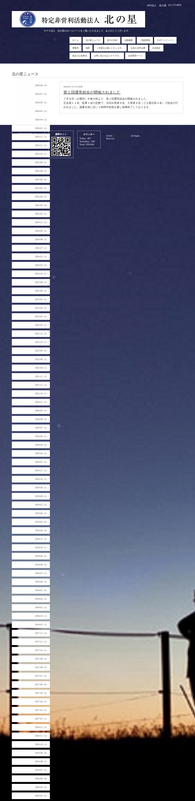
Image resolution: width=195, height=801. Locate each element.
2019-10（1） (41, 479)
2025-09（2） (41, 162)
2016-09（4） (41, 753)
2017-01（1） (41, 719)
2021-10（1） (41, 393)
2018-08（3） (41, 564)
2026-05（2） (41, 111)
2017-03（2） (41, 710)
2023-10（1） (41, 274)
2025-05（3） (41, 188)
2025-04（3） (41, 196)
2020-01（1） (41, 462)
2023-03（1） (41, 316)
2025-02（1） (41, 214)
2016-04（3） (41, 796)
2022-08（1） (41, 359)
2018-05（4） (41, 590)
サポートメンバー (165, 40)
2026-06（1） (41, 102)
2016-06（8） (41, 778)
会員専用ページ (135, 56)
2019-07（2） (41, 505)
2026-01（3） (41, 128)
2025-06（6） (41, 179)
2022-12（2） (41, 333)
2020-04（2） (41, 453)
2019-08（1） (41, 496)
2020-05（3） (41, 445)
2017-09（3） (41, 659)
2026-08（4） (41, 85)
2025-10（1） (41, 154)
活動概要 (128, 40)
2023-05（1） (41, 299)
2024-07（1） (41, 248)
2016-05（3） (41, 787)
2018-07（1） (41, 573)
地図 (88, 48)
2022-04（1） (41, 368)
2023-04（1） (41, 308)
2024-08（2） (41, 239)
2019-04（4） (41, 530)
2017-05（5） (41, 693)
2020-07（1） (41, 428)
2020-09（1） (41, 410)
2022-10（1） (41, 342)
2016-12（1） (41, 727)
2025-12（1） (41, 137)
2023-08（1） (41, 282)
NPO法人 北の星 (121, 136)
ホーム (75, 40)
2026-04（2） (41, 119)
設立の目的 (112, 40)
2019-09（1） (41, 487)
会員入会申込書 (138, 48)
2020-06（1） (41, 436)
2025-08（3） (41, 171)
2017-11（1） (41, 641)
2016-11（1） (41, 736)
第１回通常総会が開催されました (92, 92)
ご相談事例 (145, 40)
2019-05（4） (41, 522)
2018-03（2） (41, 607)
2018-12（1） (41, 539)
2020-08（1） (41, 419)
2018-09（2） (41, 556)
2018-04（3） (41, 599)
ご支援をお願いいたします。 (110, 48)
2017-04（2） (41, 701)
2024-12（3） (41, 222)
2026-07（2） (41, 94)
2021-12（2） (41, 376)
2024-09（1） (41, 231)
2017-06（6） (41, 684)
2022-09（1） (41, 351)
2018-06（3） (41, 582)
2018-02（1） (41, 616)
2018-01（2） (41, 624)
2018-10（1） (41, 547)
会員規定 (156, 48)
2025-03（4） (41, 205)
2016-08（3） (41, 761)
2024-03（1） (41, 265)
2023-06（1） (41, 291)
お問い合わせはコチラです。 (107, 56)
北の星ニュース (93, 40)
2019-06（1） (41, 513)
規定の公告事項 (79, 56)
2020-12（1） (41, 402)
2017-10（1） (41, 650)
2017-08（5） (41, 667)
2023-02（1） (41, 325)
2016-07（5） (41, 770)
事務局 (75, 48)
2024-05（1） (41, 256)
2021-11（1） (41, 385)
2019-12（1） (41, 470)
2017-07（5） (41, 676)
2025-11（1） (41, 145)
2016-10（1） (41, 744)
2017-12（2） (41, 633)
